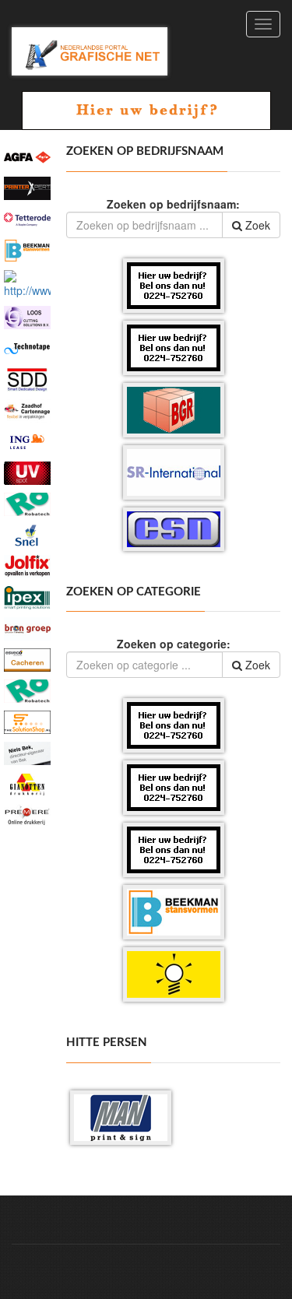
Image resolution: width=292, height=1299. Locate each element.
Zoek (256, 225)
